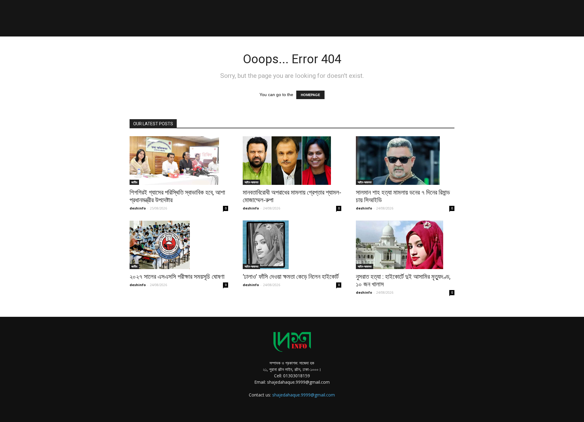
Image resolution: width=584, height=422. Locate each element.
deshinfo (138, 208)
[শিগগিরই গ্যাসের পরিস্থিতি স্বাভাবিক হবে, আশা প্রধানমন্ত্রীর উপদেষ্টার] (179, 160)
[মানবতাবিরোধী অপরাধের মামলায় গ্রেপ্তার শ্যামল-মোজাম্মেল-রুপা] (292, 160)
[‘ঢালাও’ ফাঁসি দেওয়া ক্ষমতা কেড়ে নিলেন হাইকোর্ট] (292, 244)
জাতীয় (134, 182)
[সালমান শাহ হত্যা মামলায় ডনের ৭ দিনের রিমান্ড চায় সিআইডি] (405, 160)
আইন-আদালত (251, 182)
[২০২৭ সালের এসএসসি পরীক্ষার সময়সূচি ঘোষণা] (179, 244)
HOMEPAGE (310, 95)
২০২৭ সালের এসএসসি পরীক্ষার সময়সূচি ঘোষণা (177, 276)
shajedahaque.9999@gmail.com (303, 395)
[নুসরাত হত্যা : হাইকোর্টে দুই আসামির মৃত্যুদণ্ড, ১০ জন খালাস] (405, 244)
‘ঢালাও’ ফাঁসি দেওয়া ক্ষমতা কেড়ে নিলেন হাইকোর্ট (291, 276)
